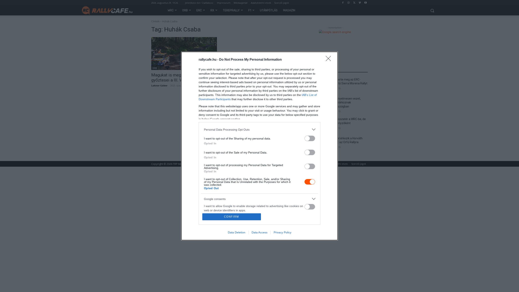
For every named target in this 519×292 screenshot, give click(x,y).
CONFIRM (231, 216)
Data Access (259, 232)
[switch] (310, 138)
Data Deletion (236, 232)
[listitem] (259, 129)
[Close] (329, 60)
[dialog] (259, 146)
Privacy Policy (282, 232)
